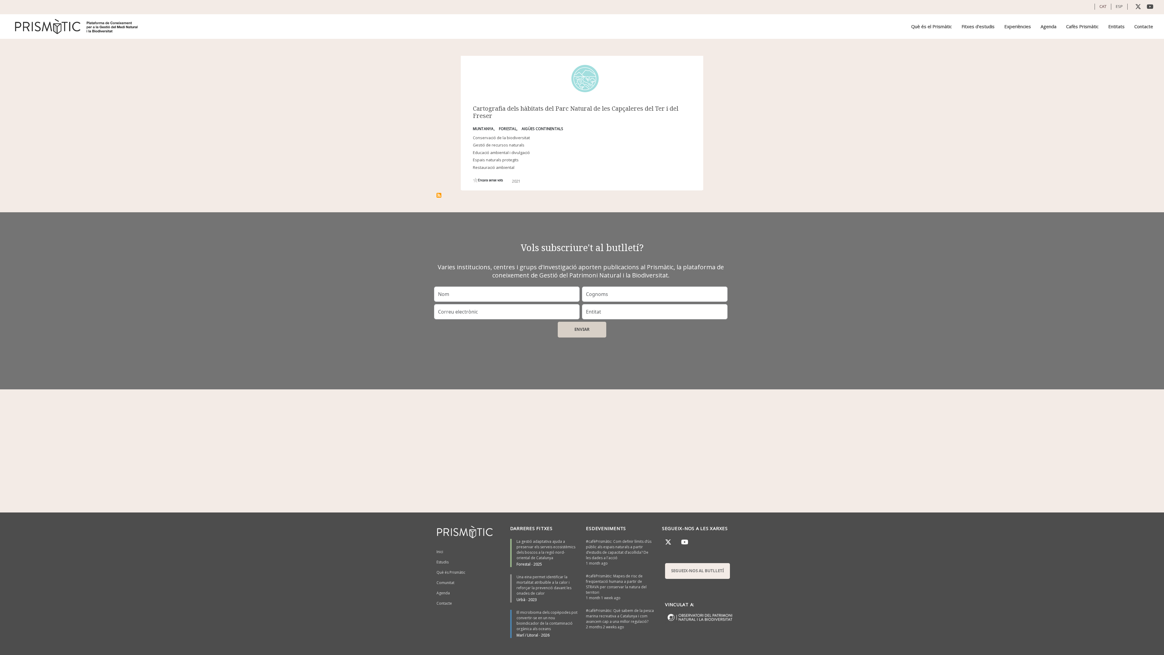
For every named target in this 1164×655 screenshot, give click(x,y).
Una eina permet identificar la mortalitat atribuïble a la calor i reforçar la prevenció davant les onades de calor (544, 585)
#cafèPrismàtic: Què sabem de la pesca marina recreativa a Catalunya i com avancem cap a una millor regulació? (620, 616)
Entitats (1116, 26)
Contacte (1143, 26)
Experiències (1017, 26)
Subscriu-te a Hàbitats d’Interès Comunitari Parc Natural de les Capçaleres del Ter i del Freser (438, 195)
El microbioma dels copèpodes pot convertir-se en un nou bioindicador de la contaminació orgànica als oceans (547, 620)
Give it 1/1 (475, 180)
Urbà (521, 599)
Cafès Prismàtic (1082, 26)
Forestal (523, 564)
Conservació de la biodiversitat (501, 137)
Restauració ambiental (493, 167)
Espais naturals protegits (496, 160)
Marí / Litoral (527, 635)
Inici (439, 551)
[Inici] (77, 26)
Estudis (442, 562)
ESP (1119, 6)
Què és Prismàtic (450, 572)
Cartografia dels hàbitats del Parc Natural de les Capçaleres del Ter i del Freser (575, 112)
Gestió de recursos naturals (498, 145)
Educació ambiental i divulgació (501, 152)
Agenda (1048, 26)
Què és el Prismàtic (931, 26)
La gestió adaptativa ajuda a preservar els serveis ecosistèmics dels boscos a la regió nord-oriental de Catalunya (546, 549)
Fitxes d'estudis (978, 26)
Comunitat (445, 582)
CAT (1102, 6)
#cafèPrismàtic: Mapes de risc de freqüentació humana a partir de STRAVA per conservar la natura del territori (616, 584)
